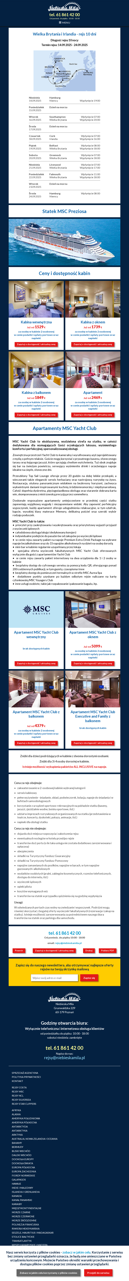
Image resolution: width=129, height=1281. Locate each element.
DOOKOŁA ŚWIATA (22, 1163)
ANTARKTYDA (20, 1126)
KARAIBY (17, 1204)
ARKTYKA (17, 1134)
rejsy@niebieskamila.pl (68, 942)
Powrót (19, 950)
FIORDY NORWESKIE (23, 1175)
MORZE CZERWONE (23, 1216)
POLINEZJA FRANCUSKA (25, 1224)
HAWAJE (16, 1183)
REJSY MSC (18, 1091)
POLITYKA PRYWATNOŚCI (26, 1077)
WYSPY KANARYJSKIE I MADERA (30, 1244)
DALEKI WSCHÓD (21, 1155)
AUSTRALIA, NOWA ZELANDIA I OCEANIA (34, 1138)
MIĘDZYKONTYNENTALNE (26, 1208)
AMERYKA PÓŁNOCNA (24, 1122)
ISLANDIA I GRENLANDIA (26, 1191)
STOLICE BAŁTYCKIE (23, 1236)
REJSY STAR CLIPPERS (24, 1103)
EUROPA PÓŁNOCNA (23, 1167)
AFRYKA (16, 1110)
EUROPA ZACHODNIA (24, 1171)
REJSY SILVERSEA (21, 1099)
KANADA (17, 1196)
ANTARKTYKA (19, 1130)
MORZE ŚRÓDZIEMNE (24, 1220)
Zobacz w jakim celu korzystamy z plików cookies (48, 1272)
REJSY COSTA (19, 1087)
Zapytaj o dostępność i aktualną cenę (36, 344)
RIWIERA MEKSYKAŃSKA (25, 1228)
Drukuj (89, 950)
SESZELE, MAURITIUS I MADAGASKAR (32, 1232)
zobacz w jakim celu (76, 1252)
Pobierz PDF (107, 950)
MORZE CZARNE (21, 1212)
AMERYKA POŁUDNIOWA (26, 1118)
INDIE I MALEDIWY (22, 1187)
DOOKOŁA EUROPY (23, 1159)
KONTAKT (17, 1081)
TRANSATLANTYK (22, 1240)
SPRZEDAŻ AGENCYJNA (25, 1072)
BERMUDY (17, 1147)
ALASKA (16, 1114)
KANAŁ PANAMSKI (22, 1200)
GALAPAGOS (19, 1179)
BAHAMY (17, 1142)
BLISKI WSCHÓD (21, 1151)
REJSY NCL (17, 1095)
